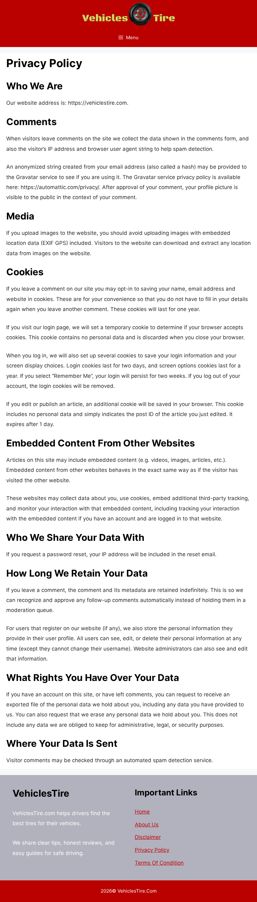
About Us (147, 824)
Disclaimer (148, 837)
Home (142, 812)
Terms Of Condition (159, 863)
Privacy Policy (152, 850)
